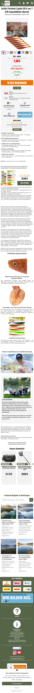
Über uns (17, 638)
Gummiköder (17, 437)
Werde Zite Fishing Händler (17, 633)
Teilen (18, 88)
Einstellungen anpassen (17, 690)
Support (17, 616)
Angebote (17, 630)
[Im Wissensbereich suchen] (31, 500)
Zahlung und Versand (17, 632)
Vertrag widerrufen (17, 658)
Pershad (16, 438)
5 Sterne (21, 127)
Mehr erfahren (19, 679)
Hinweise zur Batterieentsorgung (17, 640)
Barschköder (4, 437)
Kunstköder (23, 437)
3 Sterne (17, 127)
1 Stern (13, 127)
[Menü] (31, 3)
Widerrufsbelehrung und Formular (17, 641)
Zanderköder (10, 437)
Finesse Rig (11, 438)
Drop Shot (29, 437)
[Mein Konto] (23, 3)
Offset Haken (4, 438)
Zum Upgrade (24, 183)
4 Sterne (19, 127)
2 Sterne (15, 127)
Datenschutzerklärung (17, 634)
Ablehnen (17, 687)
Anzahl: (17, 75)
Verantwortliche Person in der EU (17, 444)
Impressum (17, 637)
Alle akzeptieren (17, 683)
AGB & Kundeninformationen (17, 636)
